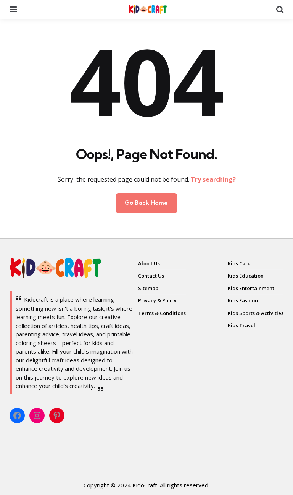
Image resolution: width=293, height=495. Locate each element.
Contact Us (151, 275)
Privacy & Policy (157, 300)
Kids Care (239, 263)
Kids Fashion (243, 300)
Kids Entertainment (251, 288)
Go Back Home (146, 202)
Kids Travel (241, 325)
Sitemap (148, 288)
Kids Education (246, 275)
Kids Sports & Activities (255, 313)
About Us (149, 263)
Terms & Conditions (162, 313)
